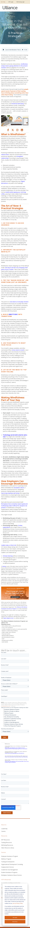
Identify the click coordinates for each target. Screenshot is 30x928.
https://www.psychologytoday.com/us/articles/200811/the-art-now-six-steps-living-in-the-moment (17, 762)
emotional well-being (18, 103)
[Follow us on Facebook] (8, 130)
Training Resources (6, 842)
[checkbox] (16, 718)
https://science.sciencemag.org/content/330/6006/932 (14, 753)
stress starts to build (18, 350)
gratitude (13, 314)
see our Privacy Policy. (17, 903)
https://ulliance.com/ (8, 618)
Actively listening (8, 556)
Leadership (4, 828)
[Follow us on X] (13, 130)
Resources (4, 836)
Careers (3, 831)
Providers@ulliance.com (5, 706)
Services (3, 852)
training (4, 566)
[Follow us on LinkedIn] (22, 130)
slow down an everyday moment (19, 302)
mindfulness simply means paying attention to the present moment (14, 66)
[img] (22, 50)
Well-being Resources (7, 845)
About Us (3, 824)
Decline (15, 921)
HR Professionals (6, 879)
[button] (3, 49)
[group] (15, 49)
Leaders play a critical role (8, 545)
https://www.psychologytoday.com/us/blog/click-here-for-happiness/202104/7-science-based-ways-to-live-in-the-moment (16, 748)
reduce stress (5, 154)
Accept (15, 917)
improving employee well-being (10, 493)
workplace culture (19, 487)
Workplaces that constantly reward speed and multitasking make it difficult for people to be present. (14, 505)
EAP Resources (5, 840)
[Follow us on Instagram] (17, 130)
